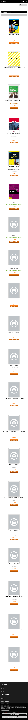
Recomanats (3, 688)
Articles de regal (4, 689)
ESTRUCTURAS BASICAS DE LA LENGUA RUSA (14, 497)
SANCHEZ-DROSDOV (14, 533)
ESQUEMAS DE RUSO (14, 365)
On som (2, 698)
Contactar (3, 700)
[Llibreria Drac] (3, 1)
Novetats (2, 686)
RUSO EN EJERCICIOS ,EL (14, 662)
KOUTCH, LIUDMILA (14, 136)
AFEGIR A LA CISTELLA (14, 43)
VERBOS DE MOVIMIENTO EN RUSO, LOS (14, 596)
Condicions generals (5, 701)
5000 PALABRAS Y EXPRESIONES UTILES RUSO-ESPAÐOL (14, 232)
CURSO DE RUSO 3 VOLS (14, 464)
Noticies (2, 691)
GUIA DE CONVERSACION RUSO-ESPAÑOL (14, 629)
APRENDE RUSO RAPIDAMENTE (14, 133)
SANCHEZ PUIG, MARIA (14, 268)
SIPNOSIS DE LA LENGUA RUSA (14, 266)
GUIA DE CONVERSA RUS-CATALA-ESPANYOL (14, 299)
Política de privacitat (5, 693)
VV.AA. (14, 202)
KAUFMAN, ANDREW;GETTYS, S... (14, 169)
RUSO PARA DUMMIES (14, 34)
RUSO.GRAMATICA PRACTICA (14, 332)
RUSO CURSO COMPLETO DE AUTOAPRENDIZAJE (14, 100)
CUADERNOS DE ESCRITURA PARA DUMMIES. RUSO (14, 67)
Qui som (2, 696)
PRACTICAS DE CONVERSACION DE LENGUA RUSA (14, 431)
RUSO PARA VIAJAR (14, 199)
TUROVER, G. (14, 235)
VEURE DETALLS (14, 107)
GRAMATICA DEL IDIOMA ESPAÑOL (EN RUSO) (14, 398)
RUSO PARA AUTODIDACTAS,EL (14, 563)
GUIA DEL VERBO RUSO (14, 530)
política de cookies (5, 710)
